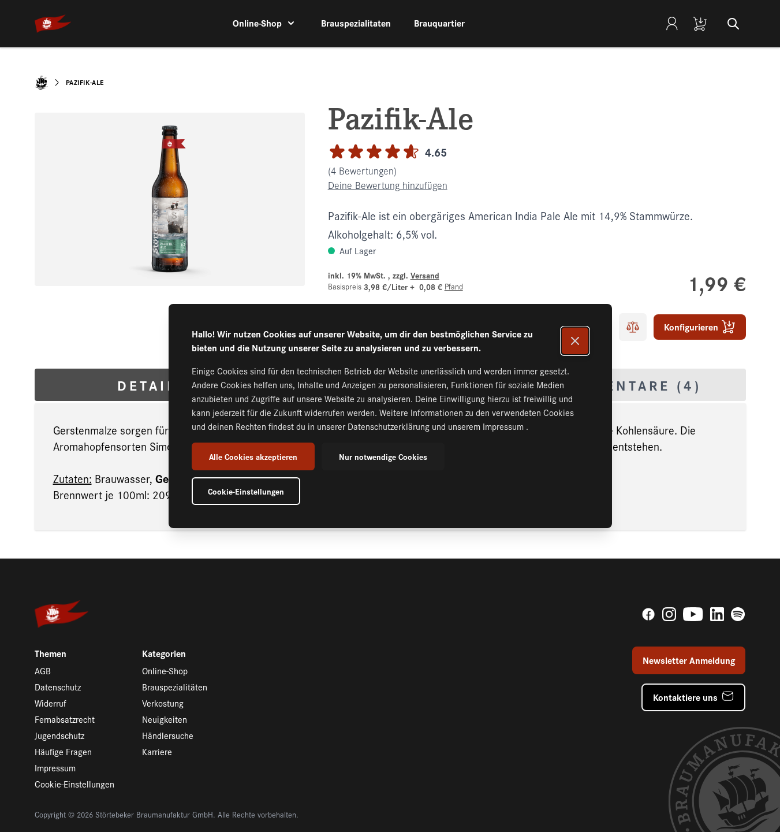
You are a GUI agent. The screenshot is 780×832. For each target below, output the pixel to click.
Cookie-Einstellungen (246, 491)
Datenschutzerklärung (390, 426)
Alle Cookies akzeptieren (253, 456)
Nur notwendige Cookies (383, 456)
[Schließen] (575, 341)
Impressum (504, 426)
